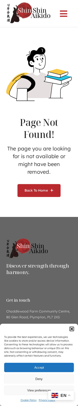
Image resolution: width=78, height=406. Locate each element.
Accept (39, 367)
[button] (72, 329)
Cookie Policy (29, 400)
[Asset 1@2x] (27, 238)
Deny (39, 379)
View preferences (39, 390)
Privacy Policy (47, 400)
